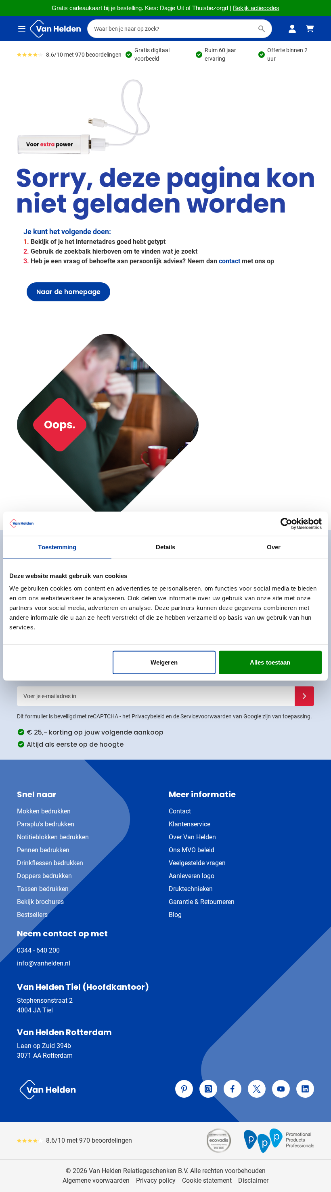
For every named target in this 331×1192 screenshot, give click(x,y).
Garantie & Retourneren (202, 902)
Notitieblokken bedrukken (53, 837)
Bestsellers (32, 915)
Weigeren (164, 662)
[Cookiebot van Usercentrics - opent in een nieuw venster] (286, 523)
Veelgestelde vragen (197, 863)
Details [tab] (166, 546)
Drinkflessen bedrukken (50, 863)
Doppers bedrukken (44, 876)
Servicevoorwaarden (206, 716)
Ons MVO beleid (191, 850)
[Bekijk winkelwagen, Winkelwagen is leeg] (310, 29)
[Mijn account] (292, 29)
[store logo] (89, 1089)
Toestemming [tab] (57, 546)
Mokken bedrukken (44, 811)
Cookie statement (207, 1180)
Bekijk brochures (40, 902)
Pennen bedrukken (43, 850)
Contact (180, 811)
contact (230, 261)
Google (252, 716)
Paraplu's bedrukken (45, 824)
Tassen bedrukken (43, 889)
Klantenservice (189, 824)
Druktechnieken (191, 889)
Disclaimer (253, 1180)
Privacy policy (156, 1180)
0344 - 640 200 (38, 950)
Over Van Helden (192, 837)
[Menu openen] (22, 29)
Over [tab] (274, 546)
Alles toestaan (270, 662)
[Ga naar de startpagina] (55, 29)
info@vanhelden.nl (43, 963)
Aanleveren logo (191, 876)
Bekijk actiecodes (256, 8)
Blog (175, 915)
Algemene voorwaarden (96, 1180)
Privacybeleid (148, 716)
